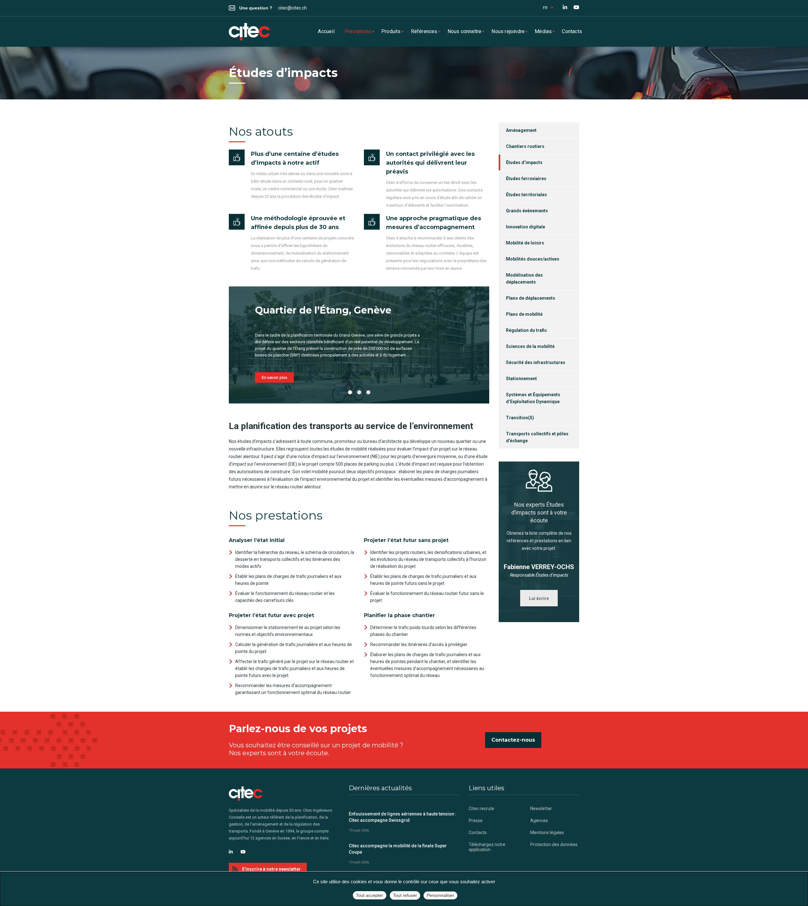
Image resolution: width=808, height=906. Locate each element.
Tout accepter (369, 895)
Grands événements (527, 210)
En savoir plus (274, 377)
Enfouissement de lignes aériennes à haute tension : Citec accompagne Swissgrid (402, 817)
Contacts (572, 31)
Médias (543, 31)
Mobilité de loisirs (525, 242)
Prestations (358, 31)
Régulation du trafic (526, 330)
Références (424, 31)
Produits (391, 31)
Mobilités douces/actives (532, 259)
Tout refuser (405, 895)
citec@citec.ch (292, 7)
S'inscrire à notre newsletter (271, 869)
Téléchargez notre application (487, 847)
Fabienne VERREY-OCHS (539, 567)
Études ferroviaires (526, 178)
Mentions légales (547, 832)
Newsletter (541, 808)
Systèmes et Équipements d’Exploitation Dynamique (533, 398)
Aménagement (521, 130)
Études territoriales (526, 194)
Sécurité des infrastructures (535, 362)
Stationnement (521, 378)
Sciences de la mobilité (530, 346)
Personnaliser (440, 895)
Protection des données (554, 844)
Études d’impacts (524, 162)
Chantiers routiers (525, 146)
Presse (476, 820)
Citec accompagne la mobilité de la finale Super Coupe (398, 849)
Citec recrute (481, 808)
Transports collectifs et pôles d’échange (537, 437)
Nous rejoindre (508, 31)
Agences (539, 820)
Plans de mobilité (524, 314)
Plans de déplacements (530, 298)
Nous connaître (465, 31)
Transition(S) (520, 417)
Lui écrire (539, 598)
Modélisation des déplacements (524, 279)
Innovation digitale (525, 226)
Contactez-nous (513, 740)
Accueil (326, 31)
